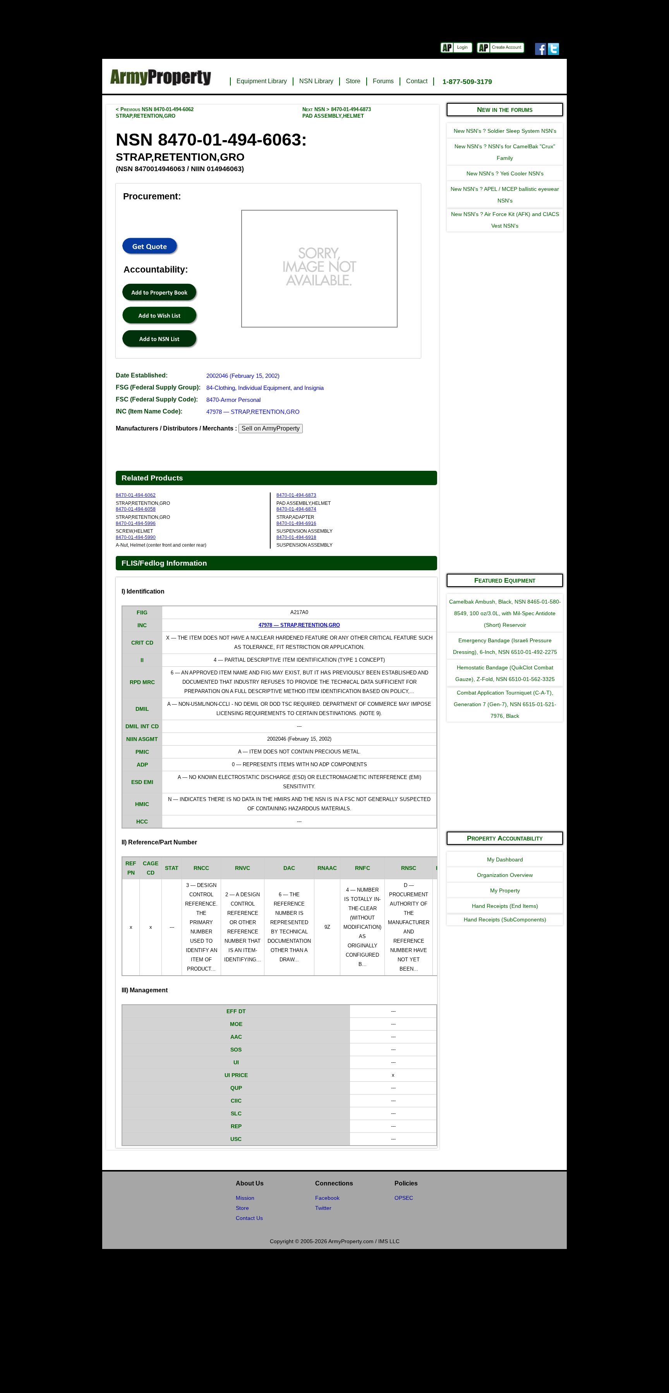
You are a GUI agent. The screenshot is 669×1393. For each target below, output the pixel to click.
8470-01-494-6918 (296, 537)
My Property (505, 890)
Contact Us (249, 1218)
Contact (416, 81)
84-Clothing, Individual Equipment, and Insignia (265, 387)
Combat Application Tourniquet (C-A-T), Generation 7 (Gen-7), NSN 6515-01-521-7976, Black (505, 704)
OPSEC (404, 1198)
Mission (245, 1198)
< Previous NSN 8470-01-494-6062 (155, 112)
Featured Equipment (504, 580)
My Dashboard (505, 859)
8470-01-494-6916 (296, 523)
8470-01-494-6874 (296, 509)
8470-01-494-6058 (136, 509)
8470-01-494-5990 (136, 537)
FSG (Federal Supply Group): (158, 387)
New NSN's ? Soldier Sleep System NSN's (505, 131)
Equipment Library (262, 81)
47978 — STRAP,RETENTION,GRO (253, 411)
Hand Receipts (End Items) (505, 906)
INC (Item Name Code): (149, 411)
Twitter (323, 1208)
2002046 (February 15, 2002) (243, 375)
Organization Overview (505, 875)
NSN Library (316, 81)
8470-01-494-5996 (136, 523)
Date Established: (142, 375)
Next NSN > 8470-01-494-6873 (336, 112)
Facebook (327, 1198)
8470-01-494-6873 (296, 495)
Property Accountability (505, 838)
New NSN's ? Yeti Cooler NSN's (505, 173)
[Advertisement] (505, 451)
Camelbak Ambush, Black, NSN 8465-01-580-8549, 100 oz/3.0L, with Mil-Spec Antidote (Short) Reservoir (505, 613)
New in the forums (505, 109)
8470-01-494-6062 (136, 495)
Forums (383, 81)
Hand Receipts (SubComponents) (505, 919)
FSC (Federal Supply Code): (157, 399)
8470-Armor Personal (233, 399)
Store (353, 81)
